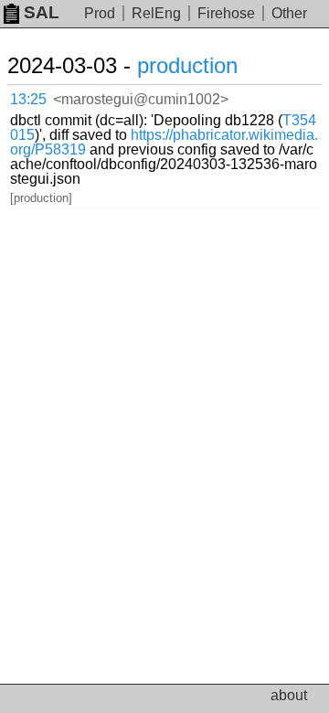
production (187, 65)
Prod (99, 13)
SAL (41, 12)
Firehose (226, 13)
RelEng (156, 13)
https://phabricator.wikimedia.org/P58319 (164, 142)
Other (289, 13)
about (289, 695)
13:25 (28, 99)
